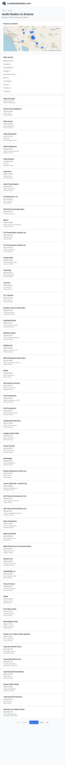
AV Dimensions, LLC (10, 197)
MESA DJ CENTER (9, 534)
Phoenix (7, 88)
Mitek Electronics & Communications (17, 546)
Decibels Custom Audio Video (14, 308)
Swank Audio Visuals (11, 684)
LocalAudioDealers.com (19, 3)
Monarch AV (8, 559)
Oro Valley (7, 81)
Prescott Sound (9, 584)
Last (47, 722)
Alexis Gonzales (9, 99)
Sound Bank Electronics (12, 659)
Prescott (7, 91)
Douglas (7, 71)
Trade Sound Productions (12, 697)
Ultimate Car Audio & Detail (13, 709)
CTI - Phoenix (8, 295)
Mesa (6, 78)
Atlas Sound (7, 121)
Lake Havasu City (9, 74)
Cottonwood (8, 67)
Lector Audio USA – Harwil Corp (15, 483)
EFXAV (5, 371)
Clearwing (7, 270)
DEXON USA (7, 345)
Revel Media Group (10, 621)
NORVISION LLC (9, 571)
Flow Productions (9, 396)
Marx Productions (10, 521)
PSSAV (5, 596)
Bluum (5, 220)
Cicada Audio (8, 258)
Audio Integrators (10, 146)
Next (41, 722)
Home (3, 10)
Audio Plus (7, 171)
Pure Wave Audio (9, 609)
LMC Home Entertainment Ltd (14, 496)
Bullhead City (8, 61)
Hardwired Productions (12, 421)
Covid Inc (6, 283)
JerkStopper (7, 458)
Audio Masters (8, 159)
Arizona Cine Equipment (12, 109)
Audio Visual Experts (11, 184)
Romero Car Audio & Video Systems (16, 634)
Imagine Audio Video (11, 433)
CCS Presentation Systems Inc (14, 233)
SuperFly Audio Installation (13, 672)
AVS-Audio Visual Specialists (13, 209)
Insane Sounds (9, 446)
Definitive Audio (9, 333)
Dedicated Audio (9, 320)
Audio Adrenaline (9, 134)
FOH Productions (9, 408)
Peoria (6, 84)
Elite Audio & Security (11, 383)
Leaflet (44, 50)
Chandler (7, 64)
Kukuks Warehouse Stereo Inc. (15, 471)
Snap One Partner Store (12, 647)
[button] (23, 30)
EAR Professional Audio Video (14, 358)
